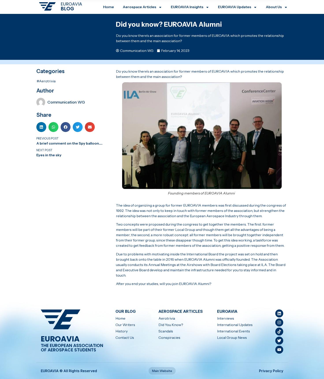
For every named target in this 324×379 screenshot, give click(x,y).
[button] (41, 127)
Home (108, 7)
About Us (274, 7)
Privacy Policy (271, 371)
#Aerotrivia (46, 81)
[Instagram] (279, 322)
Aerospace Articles (139, 7)
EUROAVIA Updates (234, 7)
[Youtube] (279, 350)
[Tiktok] (279, 332)
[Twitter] (279, 341)
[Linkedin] (279, 313)
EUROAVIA (71, 4)
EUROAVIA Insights (187, 7)
